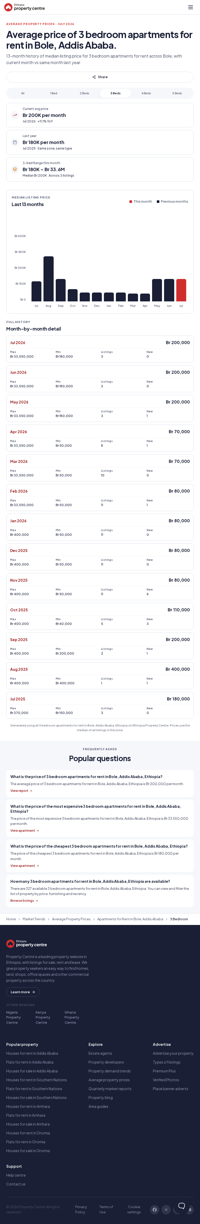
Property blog (101, 1097)
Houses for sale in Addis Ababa (32, 1070)
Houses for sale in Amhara (28, 1124)
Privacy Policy (81, 1209)
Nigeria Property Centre (13, 1017)
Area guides (98, 1106)
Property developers (106, 1062)
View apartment (22, 830)
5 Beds (177, 93)
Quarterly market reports (110, 1088)
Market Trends (34, 919)
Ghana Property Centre (72, 1017)
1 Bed (53, 93)
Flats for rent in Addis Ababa (29, 1062)
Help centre (16, 1175)
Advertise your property (173, 1053)
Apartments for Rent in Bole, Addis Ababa (130, 919)
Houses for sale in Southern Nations (36, 1097)
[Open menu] (190, 7)
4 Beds (146, 93)
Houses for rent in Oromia (28, 1132)
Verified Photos (166, 1079)
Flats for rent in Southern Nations (34, 1088)
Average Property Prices (71, 919)
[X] (166, 1209)
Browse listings (22, 901)
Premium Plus (164, 1070)
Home (11, 919)
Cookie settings (134, 1209)
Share (103, 77)
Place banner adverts (170, 1088)
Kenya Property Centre (43, 1017)
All (22, 93)
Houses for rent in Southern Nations (36, 1079)
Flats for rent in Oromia (25, 1141)
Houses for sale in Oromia (28, 1150)
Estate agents (100, 1053)
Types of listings (166, 1062)
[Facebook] (154, 1209)
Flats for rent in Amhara (25, 1115)
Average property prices (109, 1079)
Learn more (20, 992)
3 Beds (115, 93)
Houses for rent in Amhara (28, 1106)
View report (19, 791)
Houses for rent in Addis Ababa (32, 1053)
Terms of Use (106, 1209)
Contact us (16, 1184)
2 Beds (84, 93)
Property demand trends (110, 1070)
